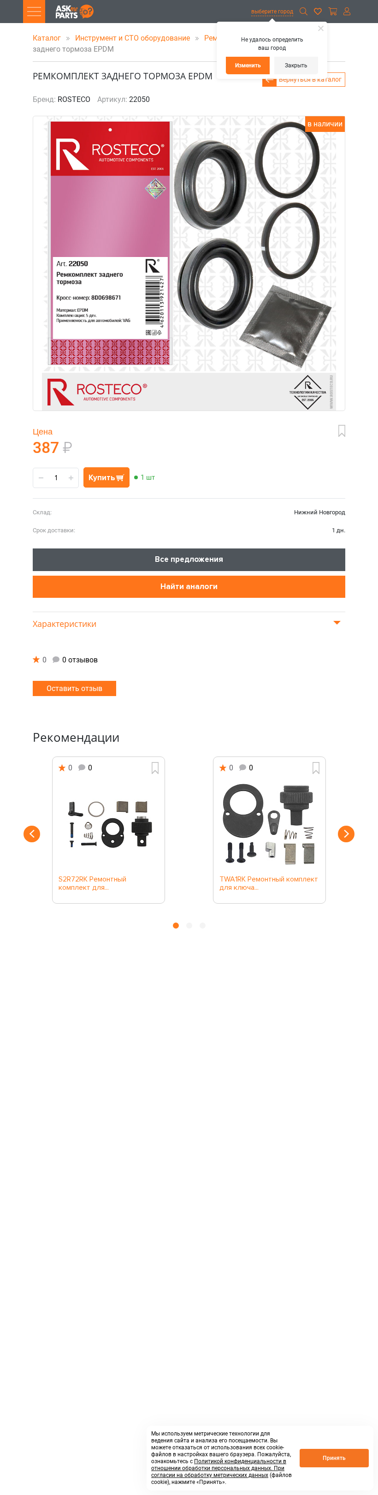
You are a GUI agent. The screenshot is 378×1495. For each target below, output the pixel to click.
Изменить (248, 65)
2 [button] (189, 926)
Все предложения (189, 559)
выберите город (272, 11)
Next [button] (346, 834)
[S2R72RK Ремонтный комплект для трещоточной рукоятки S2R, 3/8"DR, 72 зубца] (109, 824)
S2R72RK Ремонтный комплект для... (92, 884)
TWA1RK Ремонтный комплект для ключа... (268, 884)
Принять (334, 1458)
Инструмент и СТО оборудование (133, 38)
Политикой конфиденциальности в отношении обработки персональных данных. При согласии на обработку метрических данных (218, 1468)
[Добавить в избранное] (341, 431)
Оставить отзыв (74, 688)
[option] (108, 830)
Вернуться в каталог (310, 79)
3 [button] (203, 926)
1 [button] (176, 926)
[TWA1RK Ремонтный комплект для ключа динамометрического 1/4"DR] (269, 824)
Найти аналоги (189, 586)
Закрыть (296, 65)
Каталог (48, 38)
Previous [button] (32, 834)
